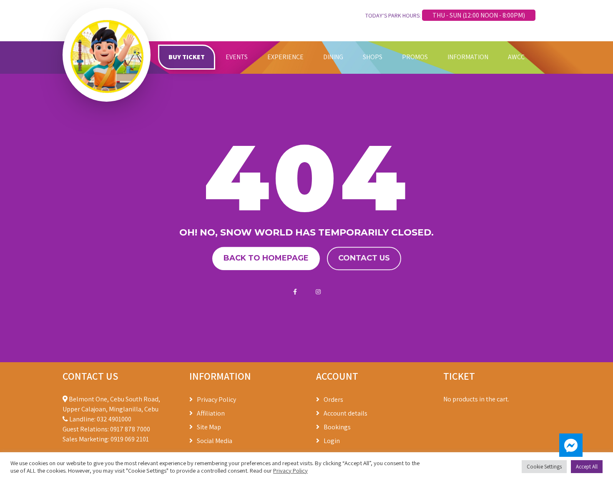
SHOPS (372, 57)
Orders (333, 399)
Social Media (214, 440)
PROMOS (415, 57)
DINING (333, 57)
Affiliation (211, 413)
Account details (345, 413)
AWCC (516, 57)
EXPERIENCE (285, 57)
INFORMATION (467, 57)
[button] (571, 445)
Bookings (337, 427)
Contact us (364, 258)
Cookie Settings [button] (544, 466)
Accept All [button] (587, 466)
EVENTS (237, 57)
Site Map (209, 427)
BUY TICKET (186, 57)
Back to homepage (266, 258)
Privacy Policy (216, 399)
